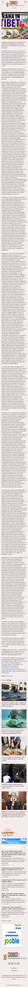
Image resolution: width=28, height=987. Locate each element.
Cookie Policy (14, 968)
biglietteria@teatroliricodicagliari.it (10, 668)
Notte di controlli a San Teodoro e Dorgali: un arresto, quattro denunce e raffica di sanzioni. (13, 758)
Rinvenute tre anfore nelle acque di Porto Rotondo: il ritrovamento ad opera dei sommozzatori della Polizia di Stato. (13, 731)
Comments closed (6, 864)
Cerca (24, 847)
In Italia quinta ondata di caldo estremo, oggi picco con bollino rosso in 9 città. (13, 868)
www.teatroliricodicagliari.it (8, 669)
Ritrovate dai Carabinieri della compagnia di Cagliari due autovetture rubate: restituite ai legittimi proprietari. (14, 704)
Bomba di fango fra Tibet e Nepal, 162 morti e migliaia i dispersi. (14, 880)
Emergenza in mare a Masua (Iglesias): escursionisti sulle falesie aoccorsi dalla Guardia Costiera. (13, 786)
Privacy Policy (14, 970)
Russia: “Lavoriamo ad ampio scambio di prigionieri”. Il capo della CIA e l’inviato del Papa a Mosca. (14, 895)
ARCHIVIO (10, 676)
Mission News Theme (10, 985)
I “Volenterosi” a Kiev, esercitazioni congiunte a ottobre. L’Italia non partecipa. (13, 908)
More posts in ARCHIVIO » (21, 680)
